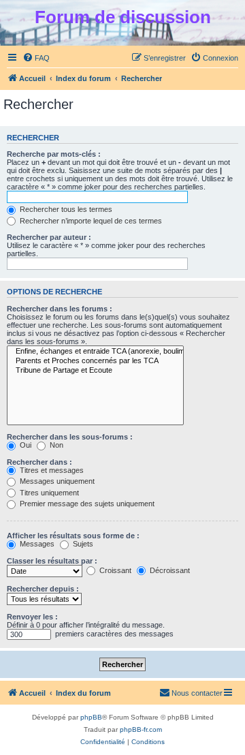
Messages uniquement (56, 481)
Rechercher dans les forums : (59, 309)
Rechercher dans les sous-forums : (70, 437)
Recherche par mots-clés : (54, 154)
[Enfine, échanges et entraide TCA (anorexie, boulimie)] (95, 351)
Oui (24, 445)
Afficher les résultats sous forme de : (73, 535)
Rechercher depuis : (43, 589)
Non (55, 445)
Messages (36, 544)
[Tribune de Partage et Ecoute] (95, 370)
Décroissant (169, 570)
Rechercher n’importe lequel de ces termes (90, 221)
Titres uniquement (48, 493)
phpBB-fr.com (141, 729)
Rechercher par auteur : (49, 237)
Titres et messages (51, 470)
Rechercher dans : (39, 462)
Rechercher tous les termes (65, 209)
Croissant (114, 570)
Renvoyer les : (32, 617)
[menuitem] (36, 58)
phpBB (91, 717)
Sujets (82, 544)
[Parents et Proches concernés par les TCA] (95, 361)
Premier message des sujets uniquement (86, 503)
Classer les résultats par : (52, 561)
